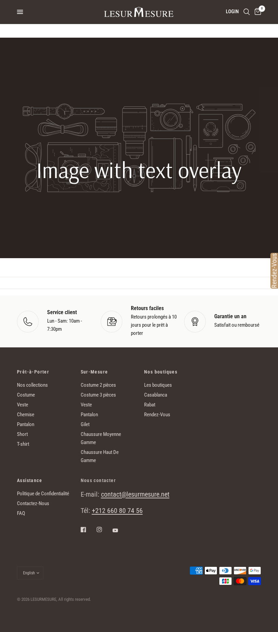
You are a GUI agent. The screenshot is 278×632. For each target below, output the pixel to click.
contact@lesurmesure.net (135, 494)
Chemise (25, 414)
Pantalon (25, 424)
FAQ (21, 513)
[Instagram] (104, 529)
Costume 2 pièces (98, 385)
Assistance (29, 480)
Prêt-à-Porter (33, 371)
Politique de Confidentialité (43, 494)
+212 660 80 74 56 (117, 510)
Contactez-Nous (33, 503)
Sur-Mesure (94, 371)
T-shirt (23, 444)
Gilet (85, 424)
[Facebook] (88, 529)
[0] (256, 12)
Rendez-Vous (157, 414)
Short (22, 434)
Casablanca (155, 395)
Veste (22, 405)
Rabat (149, 405)
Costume (26, 395)
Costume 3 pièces (98, 395)
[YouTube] (120, 530)
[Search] (246, 12)
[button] (138, 223)
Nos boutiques (160, 371)
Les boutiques (158, 385)
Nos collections (32, 385)
